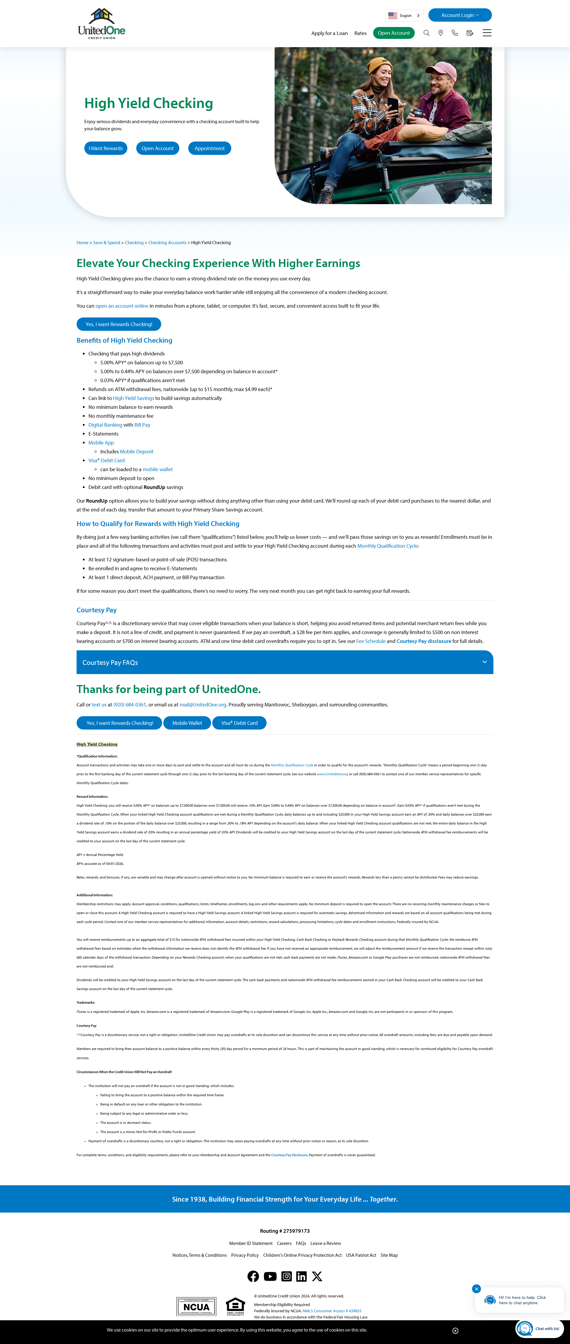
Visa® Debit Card (106, 460)
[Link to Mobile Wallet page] (173, 469)
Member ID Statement (251, 1243)
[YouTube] (270, 1276)
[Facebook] (253, 1276)
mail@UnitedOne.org (203, 704)
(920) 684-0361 (129, 704)
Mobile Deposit (137, 451)
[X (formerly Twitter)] (317, 1276)
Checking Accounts (167, 242)
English (405, 15)
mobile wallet (158, 469)
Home (82, 242)
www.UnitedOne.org (332, 774)
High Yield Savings (133, 398)
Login (457, 15)
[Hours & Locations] (440, 32)
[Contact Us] (455, 32)
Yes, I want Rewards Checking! (119, 324)
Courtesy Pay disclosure (424, 641)
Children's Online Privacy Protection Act (302, 1255)
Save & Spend (106, 242)
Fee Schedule (371, 641)
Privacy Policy (245, 1255)
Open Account (394, 32)
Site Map (389, 1255)
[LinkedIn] (301, 1276)
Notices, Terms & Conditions (199, 1255)
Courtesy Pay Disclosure (289, 1155)
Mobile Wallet (187, 722)
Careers (284, 1243)
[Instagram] (286, 1276)
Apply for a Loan (329, 33)
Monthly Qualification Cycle (387, 545)
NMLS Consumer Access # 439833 (332, 1310)
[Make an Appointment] (470, 32)
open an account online (122, 305)
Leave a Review (326, 1243)
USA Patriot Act (361, 1255)
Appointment (210, 148)
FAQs (301, 1243)
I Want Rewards (106, 148)
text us (99, 704)
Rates (360, 33)
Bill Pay (142, 424)
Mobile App (101, 442)
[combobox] (404, 15)
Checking (134, 242)
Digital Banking (105, 424)
